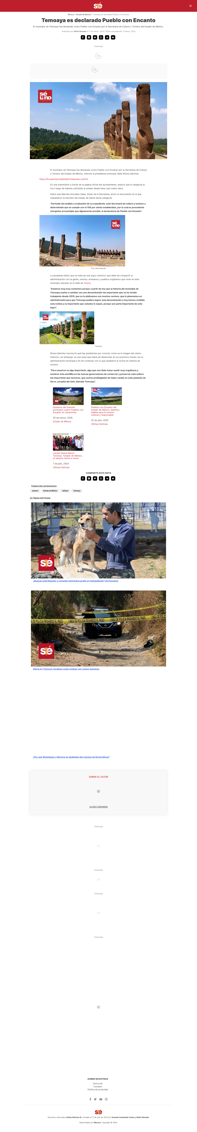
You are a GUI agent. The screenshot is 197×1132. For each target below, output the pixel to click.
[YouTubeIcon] (100, 1099)
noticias (65, 491)
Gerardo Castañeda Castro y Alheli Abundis (130, 1117)
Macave (97, 1122)
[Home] (96, 6)
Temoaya (76, 491)
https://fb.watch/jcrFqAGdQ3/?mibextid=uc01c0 (63, 179)
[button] (83, 37)
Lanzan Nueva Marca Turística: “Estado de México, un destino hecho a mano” (67, 455)
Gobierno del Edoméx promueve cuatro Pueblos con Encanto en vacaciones (68, 410)
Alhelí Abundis (80, 31)
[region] (98, 56)
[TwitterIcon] (95, 1099)
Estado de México (83, 14)
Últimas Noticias (99, 424)
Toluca (87, 283)
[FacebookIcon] (90, 1100)
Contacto (98, 1086)
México (71, 14)
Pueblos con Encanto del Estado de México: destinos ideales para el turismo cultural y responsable (105, 411)
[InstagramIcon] (106, 1099)
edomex (35, 491)
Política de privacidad (98, 1089)
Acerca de (98, 1083)
